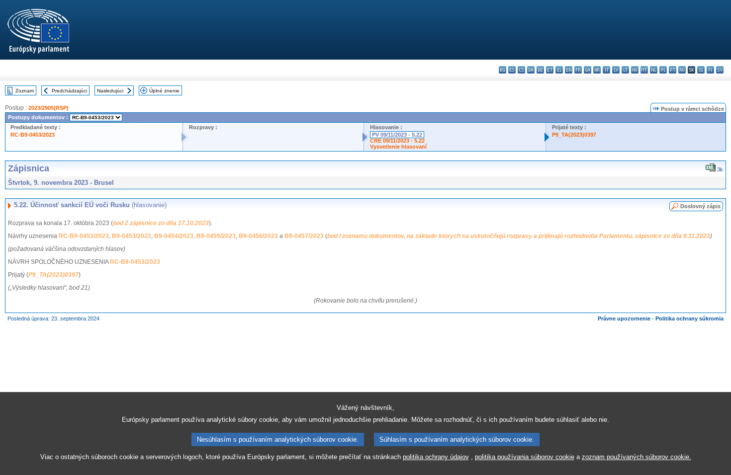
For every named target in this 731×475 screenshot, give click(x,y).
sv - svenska (720, 70)
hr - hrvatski (597, 70)
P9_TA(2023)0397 (574, 135)
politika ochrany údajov (436, 457)
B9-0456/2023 (258, 236)
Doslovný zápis (700, 206)
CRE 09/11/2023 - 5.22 (397, 141)
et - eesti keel (549, 70)
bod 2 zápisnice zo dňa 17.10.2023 (161, 223)
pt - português (672, 70)
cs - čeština (521, 70)
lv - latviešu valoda (616, 70)
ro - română (682, 70)
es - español (512, 70)
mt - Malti (644, 70)
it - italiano (606, 70)
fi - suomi (710, 70)
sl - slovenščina (701, 70)
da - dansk (531, 70)
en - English (568, 70)
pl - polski (663, 70)
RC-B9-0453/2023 (32, 135)
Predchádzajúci (69, 90)
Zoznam (24, 90)
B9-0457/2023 (304, 236)
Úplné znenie (164, 90)
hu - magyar (635, 70)
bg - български (502, 70)
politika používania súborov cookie (524, 457)
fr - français (578, 70)
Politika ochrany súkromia (689, 318)
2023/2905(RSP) (48, 108)
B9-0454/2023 (173, 236)
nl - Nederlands (653, 70)
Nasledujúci (110, 90)
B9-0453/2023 (131, 236)
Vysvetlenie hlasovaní (398, 147)
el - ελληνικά (559, 70)
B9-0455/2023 (216, 236)
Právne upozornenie (624, 318)
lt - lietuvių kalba (625, 70)
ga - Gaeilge (587, 70)
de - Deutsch (540, 70)
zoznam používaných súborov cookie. (636, 457)
